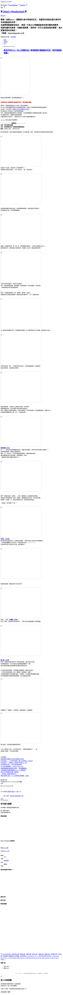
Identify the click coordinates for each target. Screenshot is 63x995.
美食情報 (13, 37)
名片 (5, 43)
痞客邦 (9, 791)
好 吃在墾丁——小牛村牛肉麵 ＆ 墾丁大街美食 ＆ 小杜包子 (17, 761)
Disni (2, 783)
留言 (13, 791)
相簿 (5, 40)
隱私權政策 (40, 973)
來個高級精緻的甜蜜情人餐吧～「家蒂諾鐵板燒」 (14, 768)
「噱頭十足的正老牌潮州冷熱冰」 (21, 109)
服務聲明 (46, 973)
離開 (9, 992)
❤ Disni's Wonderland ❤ (14, 11)
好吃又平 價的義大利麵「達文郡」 (10, 772)
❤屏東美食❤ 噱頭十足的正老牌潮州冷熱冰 (12, 759)
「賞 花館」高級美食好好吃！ (9, 774)
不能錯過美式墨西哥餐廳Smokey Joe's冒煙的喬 (13, 770)
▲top (2, 798)
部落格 (5, 42)
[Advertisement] (12, 828)
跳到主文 (3, 15)
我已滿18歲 (3, 992)
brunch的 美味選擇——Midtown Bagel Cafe (12, 766)
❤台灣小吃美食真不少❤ (16, 796)
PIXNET (20, 973)
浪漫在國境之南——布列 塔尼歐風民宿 (11, 764)
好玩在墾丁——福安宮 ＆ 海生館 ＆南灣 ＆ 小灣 (14, 762)
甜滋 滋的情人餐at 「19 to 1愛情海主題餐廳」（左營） (15, 775)
